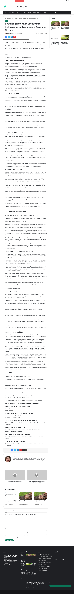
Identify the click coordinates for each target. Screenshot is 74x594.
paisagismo (40, 564)
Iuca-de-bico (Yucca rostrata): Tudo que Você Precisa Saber (55, 42)
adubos (51, 556)
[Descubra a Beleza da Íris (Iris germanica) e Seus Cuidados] (28, 574)
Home (56, 554)
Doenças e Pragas (27, 12)
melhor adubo (48, 562)
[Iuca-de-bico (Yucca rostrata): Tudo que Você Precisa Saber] (55, 37)
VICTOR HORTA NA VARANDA (43, 570)
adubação (40, 556)
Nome (6, 528)
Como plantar (15, 12)
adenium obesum (46, 554)
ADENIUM (40, 554)
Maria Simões (9, 33)
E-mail (6, 532)
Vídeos (34, 12)
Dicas (21, 12)
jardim (39, 560)
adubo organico (45, 556)
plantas (45, 564)
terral (39, 568)
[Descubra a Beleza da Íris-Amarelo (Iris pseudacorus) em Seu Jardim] (23, 574)
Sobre (9, 12)
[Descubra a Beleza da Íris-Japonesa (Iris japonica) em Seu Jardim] (65, 37)
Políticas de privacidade (59, 559)
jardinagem (44, 560)
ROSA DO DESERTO (42, 566)
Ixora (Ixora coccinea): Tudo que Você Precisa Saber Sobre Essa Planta (11, 501)
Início (5, 12)
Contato (39, 12)
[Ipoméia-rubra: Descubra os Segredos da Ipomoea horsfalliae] (33, 574)
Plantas (9, 18)
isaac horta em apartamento (46, 558)
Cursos (44, 12)
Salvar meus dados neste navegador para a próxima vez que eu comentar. (19, 537)
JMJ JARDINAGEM (42, 562)
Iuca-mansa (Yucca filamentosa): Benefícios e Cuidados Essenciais (24, 501)
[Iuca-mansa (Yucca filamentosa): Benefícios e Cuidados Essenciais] (25, 496)
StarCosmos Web (26, 591)
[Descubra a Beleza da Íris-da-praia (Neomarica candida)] (33, 566)
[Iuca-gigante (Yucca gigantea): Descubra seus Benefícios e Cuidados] (40, 496)
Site (27, 532)
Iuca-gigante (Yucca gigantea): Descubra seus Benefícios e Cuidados (40, 501)
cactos (40, 558)
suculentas (48, 566)
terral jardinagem (44, 568)
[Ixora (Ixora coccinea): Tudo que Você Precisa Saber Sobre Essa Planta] (11, 496)
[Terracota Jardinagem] (16, 6)
